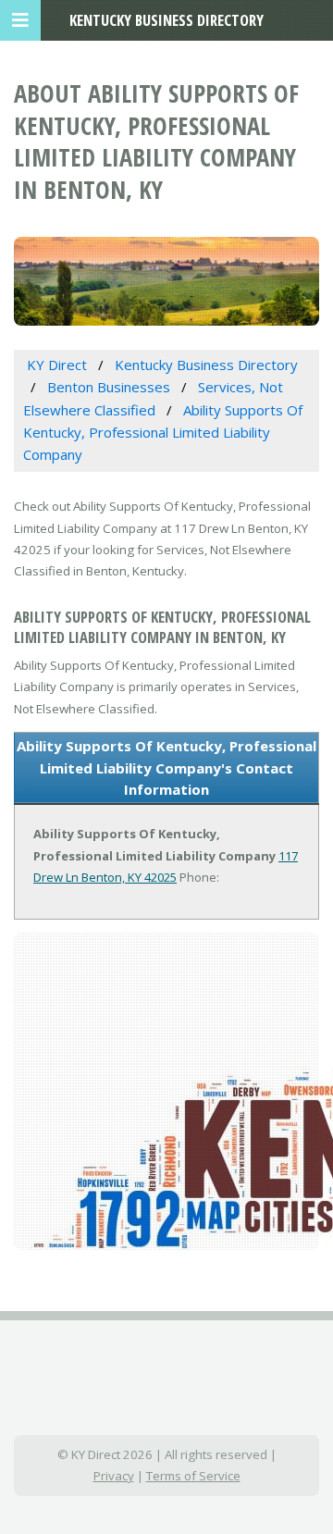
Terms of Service (193, 1475)
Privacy (113, 1475)
